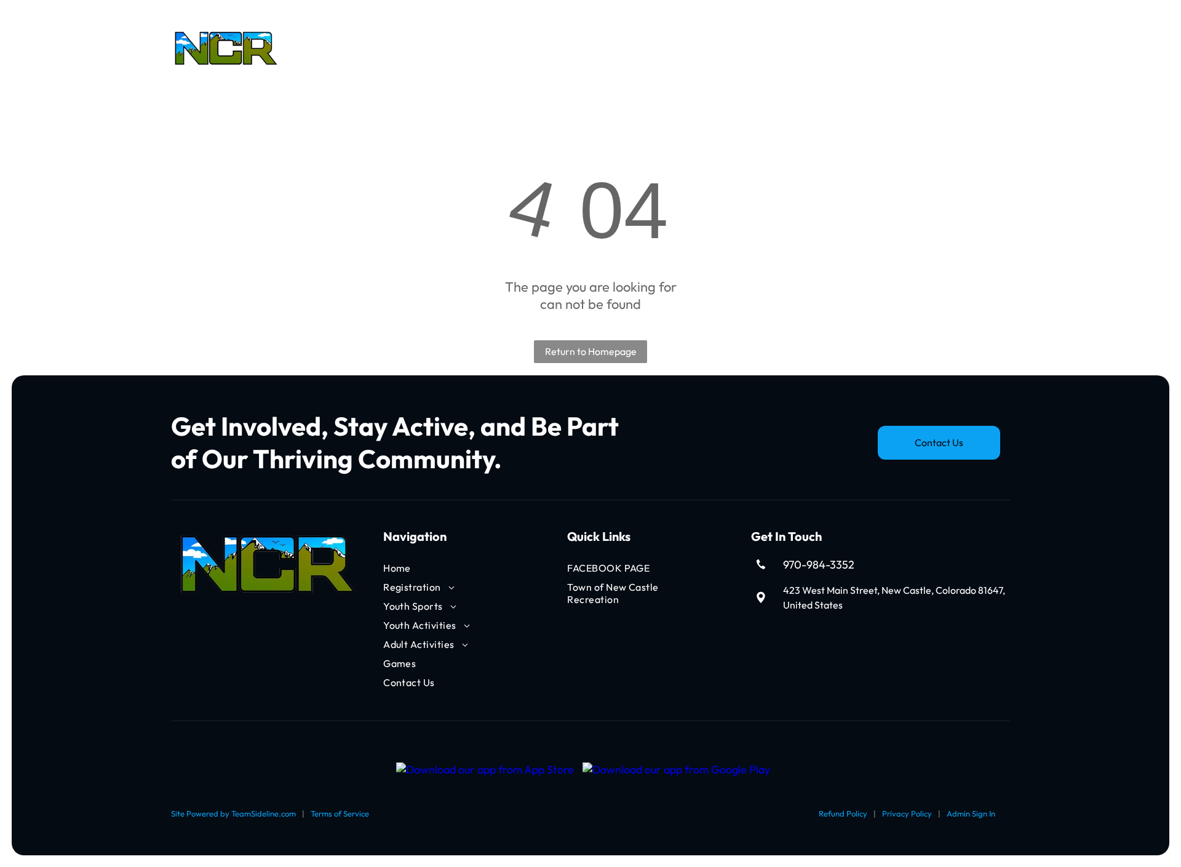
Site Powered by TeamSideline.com (233, 813)
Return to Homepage (591, 351)
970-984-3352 (818, 564)
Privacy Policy (907, 813)
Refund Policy (843, 813)
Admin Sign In (971, 813)
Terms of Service (340, 813)
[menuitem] (347, 48)
